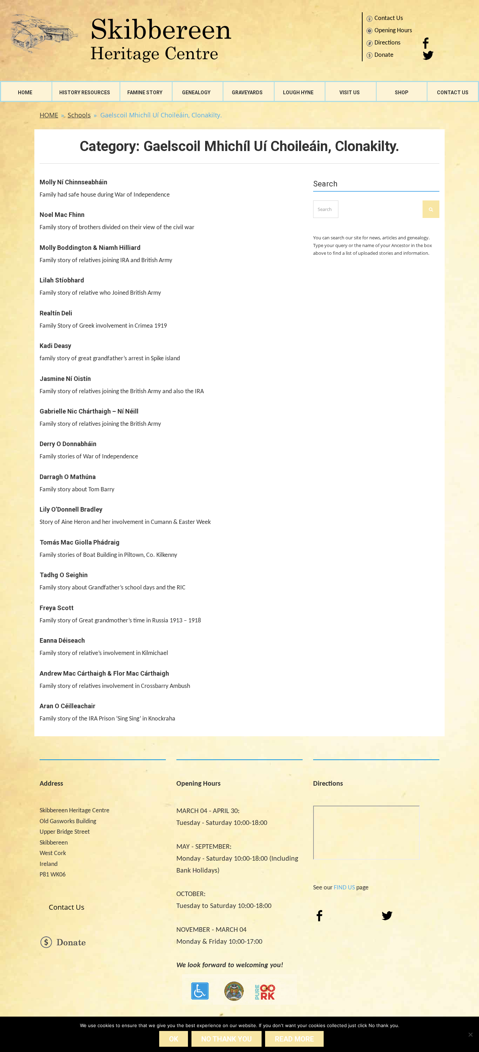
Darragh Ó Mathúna (68, 476)
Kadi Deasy (55, 345)
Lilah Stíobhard (62, 280)
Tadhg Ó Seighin (64, 575)
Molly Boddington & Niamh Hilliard (90, 247)
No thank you (226, 1039)
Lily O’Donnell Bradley (71, 509)
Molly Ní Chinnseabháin (73, 182)
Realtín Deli (56, 313)
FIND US (344, 887)
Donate (384, 55)
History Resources (84, 92)
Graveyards (247, 92)
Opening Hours (393, 30)
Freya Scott (57, 608)
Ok (173, 1039)
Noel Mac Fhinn (62, 214)
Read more (294, 1039)
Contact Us (388, 18)
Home (25, 92)
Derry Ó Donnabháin (68, 444)
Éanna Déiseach (62, 640)
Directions (387, 43)
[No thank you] (470, 1034)
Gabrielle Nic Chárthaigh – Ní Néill (89, 411)
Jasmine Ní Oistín (65, 378)
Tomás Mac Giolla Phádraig (80, 542)
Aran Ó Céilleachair (67, 706)
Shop (402, 92)
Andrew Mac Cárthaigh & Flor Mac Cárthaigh (104, 673)
